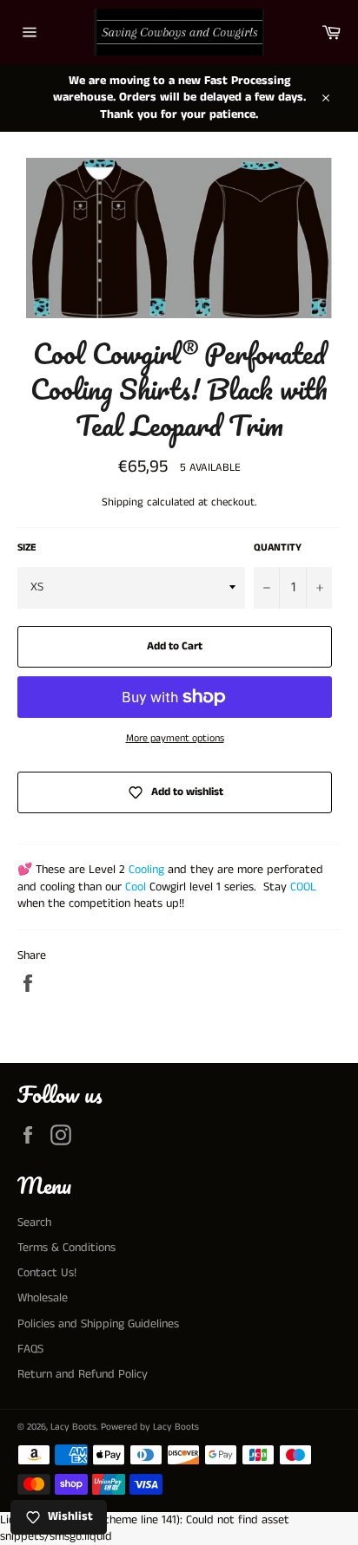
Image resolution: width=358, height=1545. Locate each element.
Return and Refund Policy (82, 1374)
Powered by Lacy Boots (150, 1427)
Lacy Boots (73, 1427)
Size (26, 548)
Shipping (122, 502)
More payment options (175, 739)
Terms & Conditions (66, 1247)
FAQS (30, 1349)
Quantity (278, 548)
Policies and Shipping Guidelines (98, 1324)
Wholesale (42, 1298)
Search (34, 1222)
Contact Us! (46, 1272)
